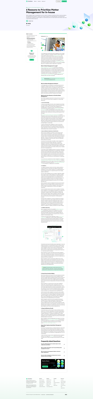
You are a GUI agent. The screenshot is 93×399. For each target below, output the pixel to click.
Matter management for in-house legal (47, 67)
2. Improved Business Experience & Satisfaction (31, 41)
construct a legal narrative (60, 61)
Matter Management (42, 381)
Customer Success (63, 385)
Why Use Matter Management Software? (31, 36)
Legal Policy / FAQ (48, 382)
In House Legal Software (49, 386)
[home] (29, 1)
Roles (61, 386)
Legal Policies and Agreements (50, 394)
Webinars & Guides (63, 382)
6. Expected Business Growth (30, 45)
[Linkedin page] (66, 394)
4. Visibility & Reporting (30, 43)
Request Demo (55, 385)
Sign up (32, 59)
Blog (26, 7)
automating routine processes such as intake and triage (50, 114)
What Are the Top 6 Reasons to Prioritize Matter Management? (31, 38)
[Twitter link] (28, 23)
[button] (35, 1)
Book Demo (64, 1)
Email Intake (47, 385)
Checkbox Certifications (57, 382)
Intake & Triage (41, 385)
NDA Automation (48, 381)
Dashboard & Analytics (42, 386)
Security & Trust (43, 394)
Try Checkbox (58, 1)
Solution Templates (63, 381)
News (54, 381)
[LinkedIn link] (26, 23)
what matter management (60, 78)
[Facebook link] (30, 23)
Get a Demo (45, 366)
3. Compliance (29, 42)
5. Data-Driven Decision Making (31, 44)
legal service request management (53, 319)
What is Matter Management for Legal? (32, 35)
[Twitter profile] (65, 394)
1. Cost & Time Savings (30, 39)
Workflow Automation (42, 382)
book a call (51, 336)
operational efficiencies (57, 55)
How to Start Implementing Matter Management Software (31, 47)
